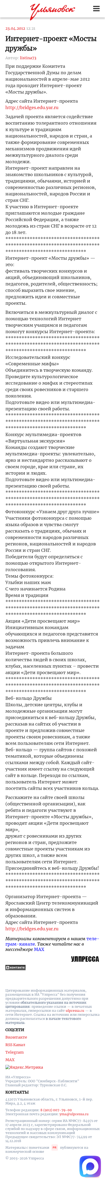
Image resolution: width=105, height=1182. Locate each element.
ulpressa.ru (75, 1011)
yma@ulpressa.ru (74, 1114)
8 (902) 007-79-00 (56, 1110)
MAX (39, 949)
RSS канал (15, 1044)
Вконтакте (16, 1037)
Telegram (14, 1052)
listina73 (28, 57)
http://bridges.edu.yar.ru (31, 107)
